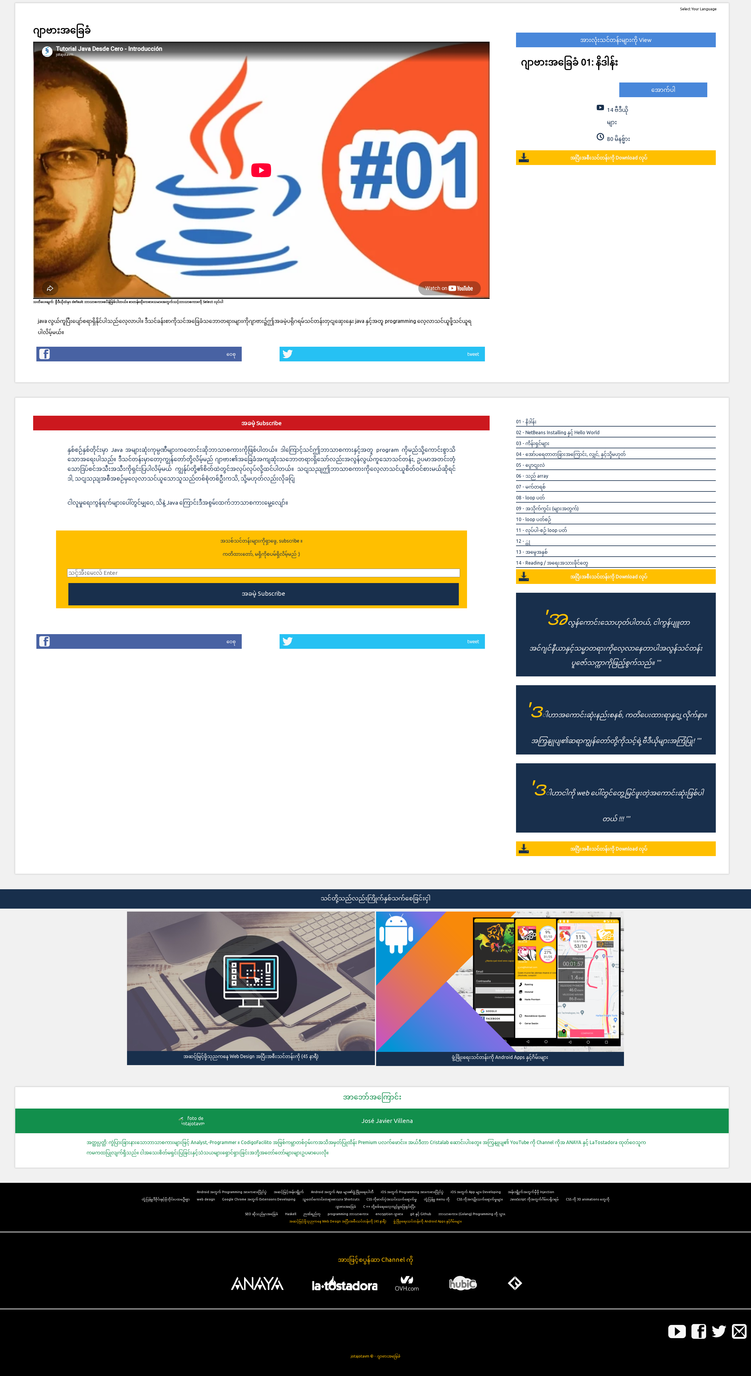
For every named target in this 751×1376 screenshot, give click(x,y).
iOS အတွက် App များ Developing (476, 1192)
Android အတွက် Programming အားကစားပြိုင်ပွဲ (232, 1192)
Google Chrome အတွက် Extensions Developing (258, 1199)
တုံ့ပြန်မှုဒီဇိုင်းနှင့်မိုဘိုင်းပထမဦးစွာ (166, 1199)
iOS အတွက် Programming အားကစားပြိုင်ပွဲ (412, 1192)
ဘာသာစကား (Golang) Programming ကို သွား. (472, 1214)
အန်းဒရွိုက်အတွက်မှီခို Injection (531, 1192)
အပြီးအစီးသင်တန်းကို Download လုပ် (608, 157)
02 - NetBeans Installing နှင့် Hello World (558, 432)
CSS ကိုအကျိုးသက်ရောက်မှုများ (480, 1199)
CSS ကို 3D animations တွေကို (588, 1199)
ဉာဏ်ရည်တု (312, 1214)
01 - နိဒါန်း (526, 421)
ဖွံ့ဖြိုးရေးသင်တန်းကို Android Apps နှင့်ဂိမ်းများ (427, 1221)
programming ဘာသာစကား (348, 1214)
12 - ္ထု (523, 541)
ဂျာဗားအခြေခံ (346, 1206)
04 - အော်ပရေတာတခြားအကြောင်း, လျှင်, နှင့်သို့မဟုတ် (571, 454)
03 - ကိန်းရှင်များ (532, 443)
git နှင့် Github (420, 1214)
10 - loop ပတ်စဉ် (533, 519)
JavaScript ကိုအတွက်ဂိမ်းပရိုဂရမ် (534, 1199)
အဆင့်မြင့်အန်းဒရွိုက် (289, 1192)
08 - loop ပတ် (530, 497)
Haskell (290, 1214)
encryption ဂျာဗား (389, 1214)
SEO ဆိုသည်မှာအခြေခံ (261, 1214)
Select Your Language (698, 9)
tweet (473, 354)
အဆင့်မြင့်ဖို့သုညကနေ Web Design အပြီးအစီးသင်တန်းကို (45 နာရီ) (337, 1221)
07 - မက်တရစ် (531, 486)
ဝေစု (231, 354)
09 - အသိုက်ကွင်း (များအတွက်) (547, 508)
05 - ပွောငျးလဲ (530, 465)
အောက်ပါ (663, 90)
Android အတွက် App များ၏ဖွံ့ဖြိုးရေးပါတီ (342, 1192)
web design (206, 1199)
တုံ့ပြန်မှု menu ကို (437, 1199)
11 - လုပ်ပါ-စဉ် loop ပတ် (541, 530)
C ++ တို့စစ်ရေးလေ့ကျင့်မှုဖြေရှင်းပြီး (389, 1206)
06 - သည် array (532, 476)
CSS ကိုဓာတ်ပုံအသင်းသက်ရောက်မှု (391, 1199)
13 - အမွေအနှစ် (532, 552)
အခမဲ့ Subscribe (261, 423)
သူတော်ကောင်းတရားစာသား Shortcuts (330, 1199)
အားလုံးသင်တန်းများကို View (616, 40)
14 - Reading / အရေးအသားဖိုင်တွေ (552, 562)
